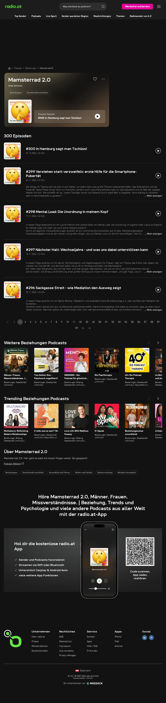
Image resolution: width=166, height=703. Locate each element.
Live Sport (51, 16)
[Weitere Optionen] (103, 79)
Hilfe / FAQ (92, 646)
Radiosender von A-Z (140, 16)
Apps (89, 641)
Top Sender (20, 16)
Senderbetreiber (40, 651)
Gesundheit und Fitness (59, 473)
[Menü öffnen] (159, 6)
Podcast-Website (12, 464)
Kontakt (91, 637)
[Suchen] (103, 6)
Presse (35, 641)
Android (118, 646)
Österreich (85, 671)
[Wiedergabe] (97, 116)
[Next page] (83, 328)
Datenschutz (65, 641)
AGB (61, 637)
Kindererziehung (105, 473)
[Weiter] (158, 341)
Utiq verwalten (66, 651)
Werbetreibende (39, 646)
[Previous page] (14, 322)
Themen (120, 16)
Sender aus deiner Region (75, 16)
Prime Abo (92, 651)
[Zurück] (149, 341)
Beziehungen (16, 93)
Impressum (65, 646)
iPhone (118, 637)
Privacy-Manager (67, 655)
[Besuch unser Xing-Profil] (151, 637)
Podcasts (36, 16)
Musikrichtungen (102, 16)
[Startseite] (9, 68)
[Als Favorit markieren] (95, 78)
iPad (117, 641)
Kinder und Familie (83, 473)
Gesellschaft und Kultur (37, 93)
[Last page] (89, 328)
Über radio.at (38, 637)
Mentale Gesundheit (127, 473)
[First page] (7, 322)
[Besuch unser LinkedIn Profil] (144, 637)
